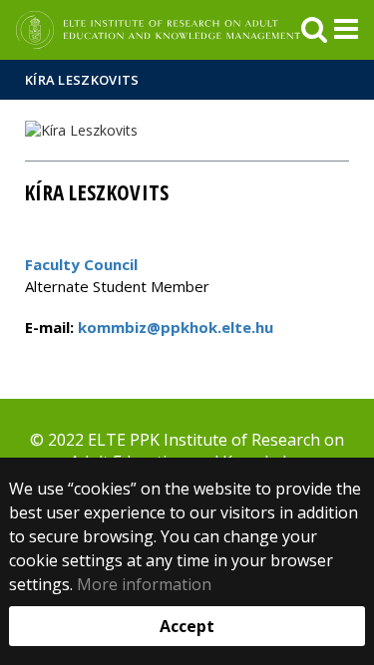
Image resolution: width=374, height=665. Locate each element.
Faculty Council (81, 264)
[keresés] (314, 30)
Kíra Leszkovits (82, 80)
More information (144, 584)
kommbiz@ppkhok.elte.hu (173, 327)
